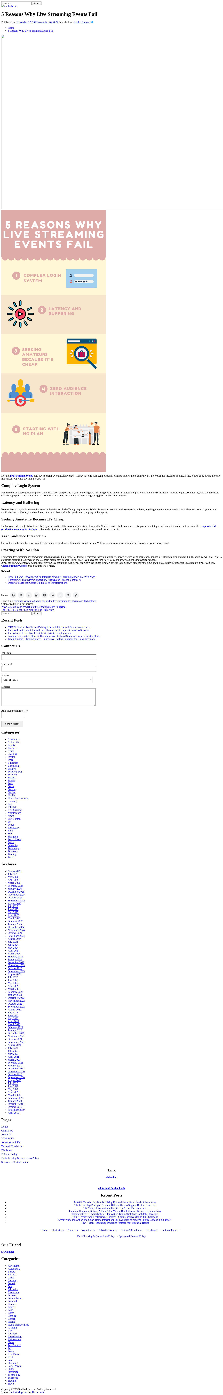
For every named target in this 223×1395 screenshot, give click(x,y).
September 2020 (16, 1077)
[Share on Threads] (68, 595)
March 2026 (14, 882)
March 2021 (14, 1059)
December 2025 (16, 891)
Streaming (13, 845)
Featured (12, 774)
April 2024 (13, 950)
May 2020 (13, 1089)
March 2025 (14, 918)
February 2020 (15, 1098)
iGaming (12, 801)
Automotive (14, 742)
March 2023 (14, 989)
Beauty (11, 745)
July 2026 (13, 874)
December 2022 (16, 997)
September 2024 (16, 935)
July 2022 (13, 1012)
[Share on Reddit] (52, 595)
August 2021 (14, 1045)
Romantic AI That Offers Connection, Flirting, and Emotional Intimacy (44, 579)
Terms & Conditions (11, 1146)
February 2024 (15, 956)
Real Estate (13, 827)
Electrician (13, 765)
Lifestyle (12, 807)
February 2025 (15, 921)
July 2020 (13, 1083)
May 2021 (13, 1053)
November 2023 (16, 965)
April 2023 (13, 986)
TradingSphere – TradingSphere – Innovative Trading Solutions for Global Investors (51, 639)
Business (12, 748)
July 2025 (13, 906)
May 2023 (13, 983)
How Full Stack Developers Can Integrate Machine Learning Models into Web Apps (51, 576)
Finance (12, 777)
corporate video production (27, 601)
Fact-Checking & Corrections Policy (20, 1158)
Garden (12, 792)
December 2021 (16, 1033)
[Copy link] (76, 595)
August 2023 (14, 974)
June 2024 (13, 944)
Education (13, 762)
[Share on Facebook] (13, 595)
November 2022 (16, 1000)
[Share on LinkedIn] (29, 595)
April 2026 (13, 879)
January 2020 (15, 1101)
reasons (79, 601)
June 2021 (13, 1050)
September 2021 (16, 1042)
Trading (12, 854)
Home (4, 1126)
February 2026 (15, 885)
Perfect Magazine (19, 1392)
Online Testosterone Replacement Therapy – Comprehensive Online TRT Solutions (115, 1217)
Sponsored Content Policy (14, 1162)
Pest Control (14, 818)
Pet (9, 821)
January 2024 (15, 959)
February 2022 (15, 1027)
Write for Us (7, 1138)
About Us (6, 1134)
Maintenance (14, 812)
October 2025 (15, 897)
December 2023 (16, 962)
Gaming (12, 789)
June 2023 (13, 980)
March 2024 (14, 953)
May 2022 (13, 1018)
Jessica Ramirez (82, 22)
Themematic (38, 1392)
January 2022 (15, 1030)
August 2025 (14, 903)
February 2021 (15, 1062)
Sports (11, 842)
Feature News (15, 771)
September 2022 (16, 1006)
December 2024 (16, 927)
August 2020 (14, 1080)
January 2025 (15, 924)
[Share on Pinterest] (44, 595)
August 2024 (14, 938)
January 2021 (15, 1065)
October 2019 (15, 1106)
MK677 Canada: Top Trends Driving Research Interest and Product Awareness (48, 627)
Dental (11, 756)
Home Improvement (18, 798)
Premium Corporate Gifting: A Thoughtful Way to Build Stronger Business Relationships (53, 636)
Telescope (13, 851)
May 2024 (13, 947)
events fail (47, 601)
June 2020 (13, 1086)
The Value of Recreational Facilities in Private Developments (39, 633)
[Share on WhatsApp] (37, 595)
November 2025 (16, 894)
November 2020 (16, 1071)
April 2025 (13, 915)
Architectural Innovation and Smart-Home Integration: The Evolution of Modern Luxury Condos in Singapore (115, 1219)
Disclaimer (6, 1150)
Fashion (12, 768)
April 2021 (13, 1056)
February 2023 (15, 991)
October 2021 (15, 1039)
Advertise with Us (10, 1142)
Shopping (13, 836)
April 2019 (13, 1112)
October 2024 (15, 933)
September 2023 (16, 971)
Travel (11, 857)
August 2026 (14, 871)
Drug (10, 759)
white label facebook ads (111, 1188)
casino (11, 751)
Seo (10, 833)
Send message (12, 724)
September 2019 (16, 1109)
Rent (10, 830)
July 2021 (13, 1047)
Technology (90, 601)
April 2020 (13, 1092)
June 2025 (13, 909)
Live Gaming (15, 810)
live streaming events (64, 601)
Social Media (14, 839)
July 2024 (13, 941)
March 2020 (14, 1095)
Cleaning (12, 754)
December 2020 (16, 1068)
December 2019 (16, 1104)
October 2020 (15, 1074)
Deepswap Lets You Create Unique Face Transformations (37, 582)
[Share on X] (21, 595)
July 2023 (13, 977)
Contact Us (7, 1130)
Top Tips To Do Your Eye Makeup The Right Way (27, 609)
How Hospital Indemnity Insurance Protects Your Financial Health (115, 1222)
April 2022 (13, 1021)
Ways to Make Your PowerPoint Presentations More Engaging (33, 606)
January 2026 (15, 888)
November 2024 (16, 930)
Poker (11, 824)
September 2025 (16, 900)
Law (10, 804)
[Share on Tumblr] (60, 595)
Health (11, 795)
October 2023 (15, 968)
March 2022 (14, 1024)
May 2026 (13, 877)
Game (11, 786)
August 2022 (14, 1009)
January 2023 (15, 994)
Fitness (11, 780)
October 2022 (15, 1003)
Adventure (13, 739)
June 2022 (13, 1015)
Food (10, 783)
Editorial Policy (9, 1154)
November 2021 (16, 1036)
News (11, 815)
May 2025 (13, 912)
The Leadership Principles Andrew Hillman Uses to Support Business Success (48, 630)
